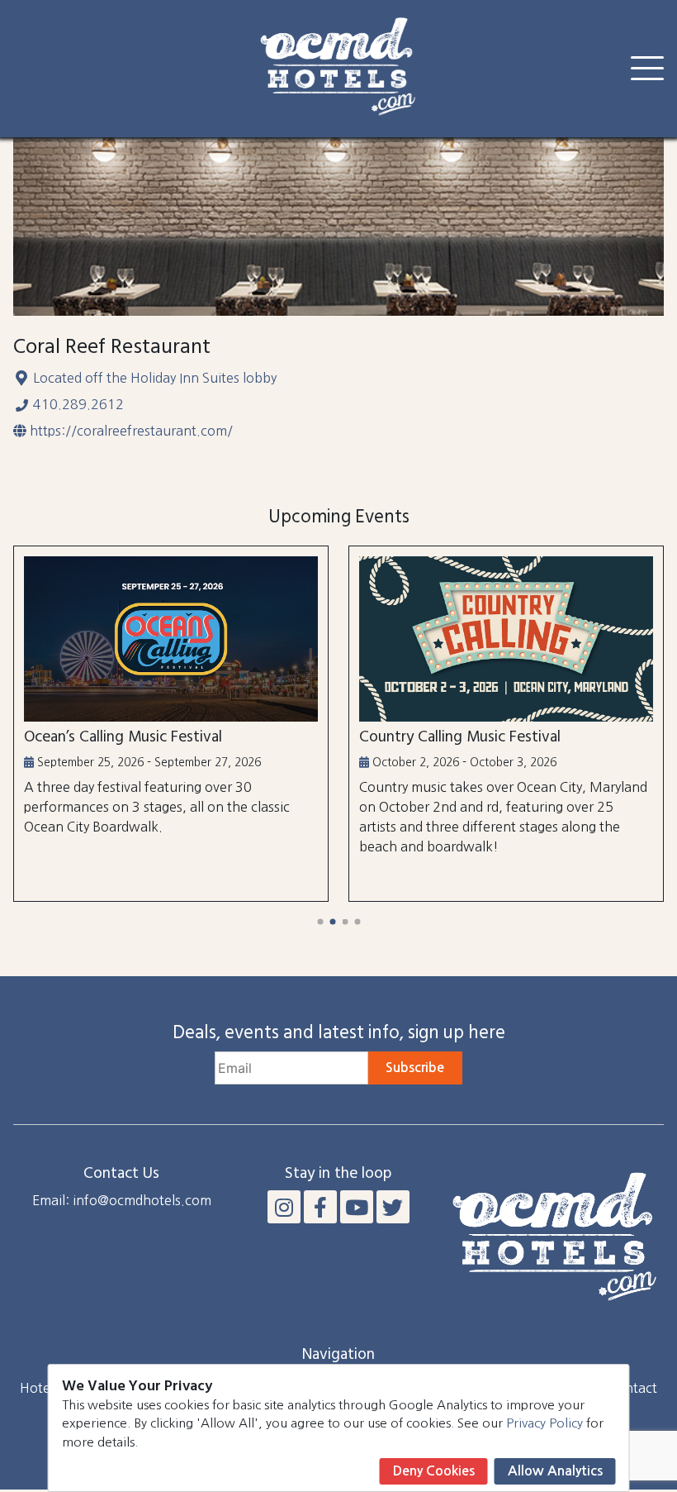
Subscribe (415, 1067)
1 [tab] (320, 921)
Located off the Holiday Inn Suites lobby (155, 377)
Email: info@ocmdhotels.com (121, 1200)
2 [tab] (332, 921)
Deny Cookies (434, 1471)
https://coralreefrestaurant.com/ (131, 430)
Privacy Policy (544, 1423)
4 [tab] (357, 921)
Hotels (39, 1387)
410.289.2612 (78, 404)
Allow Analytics (555, 1471)
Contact (632, 1387)
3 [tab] (345, 921)
